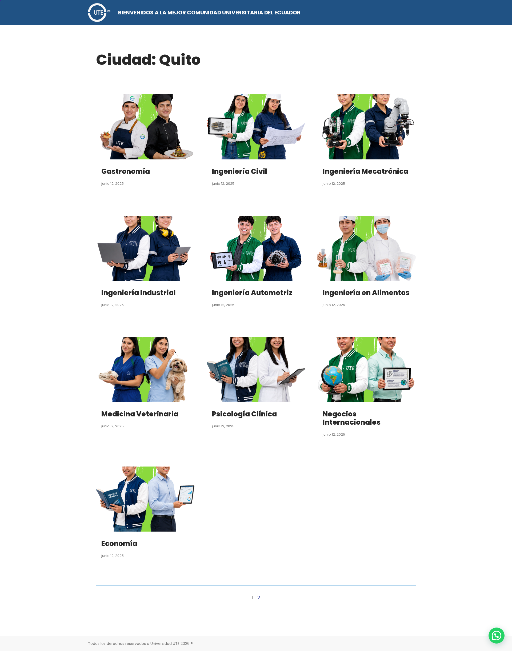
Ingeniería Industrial (138, 293)
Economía (119, 543)
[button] (497, 636)
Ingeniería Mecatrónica (365, 171)
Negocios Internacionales (352, 418)
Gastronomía (125, 171)
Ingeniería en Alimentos (366, 293)
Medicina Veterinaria (139, 414)
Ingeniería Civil (239, 171)
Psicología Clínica (244, 414)
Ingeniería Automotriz (252, 293)
